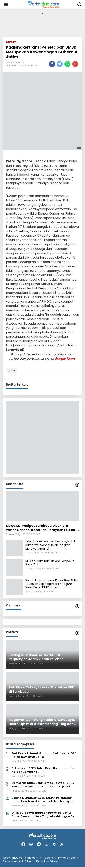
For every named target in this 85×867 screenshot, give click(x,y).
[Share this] (52, 64)
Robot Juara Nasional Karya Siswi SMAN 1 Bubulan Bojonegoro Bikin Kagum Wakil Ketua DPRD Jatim (52, 583)
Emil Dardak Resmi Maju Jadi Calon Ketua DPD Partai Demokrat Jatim (44, 755)
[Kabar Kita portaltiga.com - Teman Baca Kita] (77, 484)
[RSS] (61, 844)
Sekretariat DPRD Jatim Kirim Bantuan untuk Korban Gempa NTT (43, 769)
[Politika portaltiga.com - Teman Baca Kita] (77, 633)
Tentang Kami (67, 858)
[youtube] (46, 844)
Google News (65, 358)
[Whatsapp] (67, 64)
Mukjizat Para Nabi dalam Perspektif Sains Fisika (50, 562)
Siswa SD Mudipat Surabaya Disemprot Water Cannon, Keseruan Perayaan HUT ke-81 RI (41, 528)
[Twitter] (38, 844)
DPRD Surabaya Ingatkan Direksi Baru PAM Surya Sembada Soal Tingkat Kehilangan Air (43, 814)
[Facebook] (23, 844)
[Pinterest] (75, 64)
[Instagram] (31, 844)
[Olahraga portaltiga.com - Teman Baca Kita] (77, 606)
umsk (11, 370)
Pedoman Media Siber (17, 861)
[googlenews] (54, 844)
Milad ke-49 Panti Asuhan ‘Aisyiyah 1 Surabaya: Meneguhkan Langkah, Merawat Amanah (50, 545)
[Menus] (6, 4)
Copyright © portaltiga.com (20, 858)
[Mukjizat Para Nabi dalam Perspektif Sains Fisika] (14, 567)
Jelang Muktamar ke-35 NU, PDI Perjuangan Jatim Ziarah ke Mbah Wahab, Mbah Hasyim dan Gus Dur (42, 799)
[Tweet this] (60, 64)
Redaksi (20, 62)
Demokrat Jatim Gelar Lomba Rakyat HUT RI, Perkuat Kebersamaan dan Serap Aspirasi (43, 784)
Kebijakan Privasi (47, 861)
